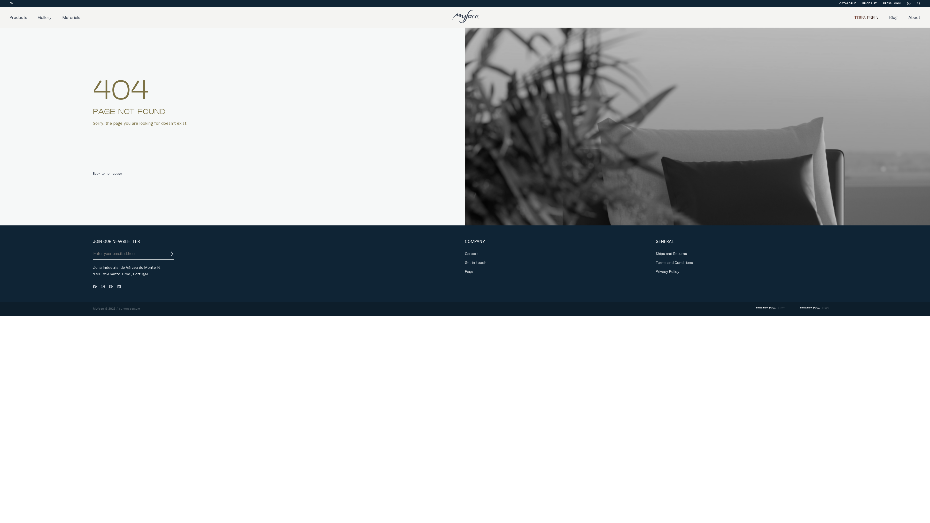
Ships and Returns (671, 254)
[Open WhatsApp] (918, 510)
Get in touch (476, 263)
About (914, 17)
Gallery (45, 17)
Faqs (469, 272)
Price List (869, 3)
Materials (71, 17)
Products (18, 17)
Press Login (892, 3)
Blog (893, 17)
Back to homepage (107, 173)
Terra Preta (866, 17)
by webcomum (129, 308)
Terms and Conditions (674, 263)
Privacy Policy (667, 272)
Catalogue (847, 3)
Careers (472, 254)
